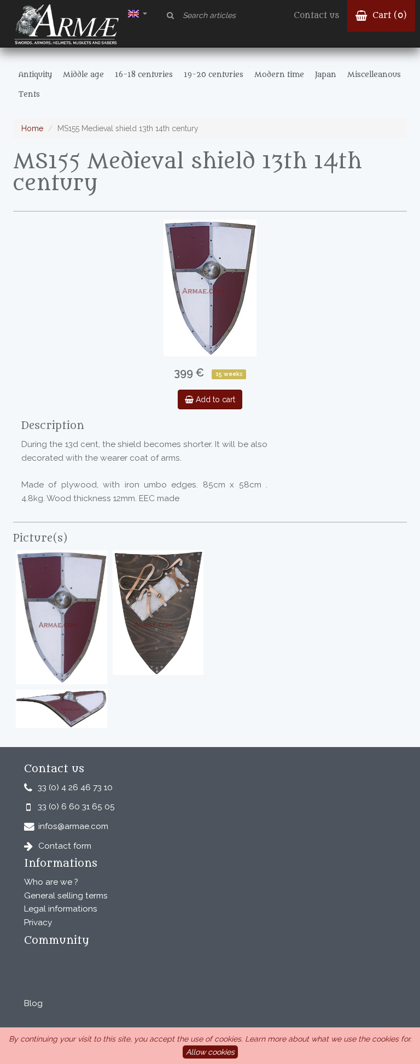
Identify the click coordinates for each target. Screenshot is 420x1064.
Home (32, 128)
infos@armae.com (73, 826)
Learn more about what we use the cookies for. (328, 1038)
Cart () (388, 15)
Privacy (38, 922)
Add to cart (214, 399)
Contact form (64, 846)
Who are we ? (51, 882)
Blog (33, 1003)
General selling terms (66, 896)
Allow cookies (210, 1052)
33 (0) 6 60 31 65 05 (76, 807)
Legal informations (60, 909)
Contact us (316, 15)
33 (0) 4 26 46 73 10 (75, 787)
